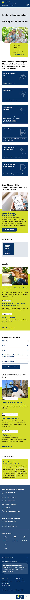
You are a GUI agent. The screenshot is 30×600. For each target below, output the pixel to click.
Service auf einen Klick (8, 557)
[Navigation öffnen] (27, 5)
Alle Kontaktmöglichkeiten (12, 511)
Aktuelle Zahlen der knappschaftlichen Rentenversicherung (13, 355)
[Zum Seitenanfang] (27, 597)
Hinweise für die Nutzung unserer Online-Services (7, 249)
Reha (3, 345)
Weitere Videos (6, 446)
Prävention (5, 341)
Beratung (7, 507)
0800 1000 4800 (10, 492)
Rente (3, 350)
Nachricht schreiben (10, 504)
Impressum (5, 578)
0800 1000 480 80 (10, 521)
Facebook (24, 541)
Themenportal (18, 54)
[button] (22, 597)
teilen (5, 548)
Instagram (5, 541)
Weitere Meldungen (7, 328)
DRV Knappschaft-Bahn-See (9, 561)
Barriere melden (20, 581)
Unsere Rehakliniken (8, 361)
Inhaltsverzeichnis (7, 581)
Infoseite (10, 571)
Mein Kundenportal (10, 500)
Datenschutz (19, 578)
